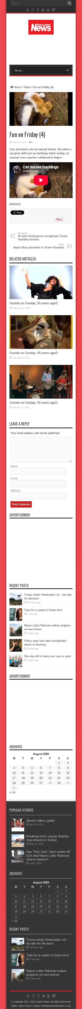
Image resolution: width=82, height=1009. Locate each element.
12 (31, 773)
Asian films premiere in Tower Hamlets (38, 246)
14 (50, 773)
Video (26, 87)
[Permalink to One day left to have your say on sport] (15, 666)
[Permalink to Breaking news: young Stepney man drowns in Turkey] (18, 846)
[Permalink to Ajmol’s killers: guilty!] (18, 830)
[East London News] (41, 31)
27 (41, 783)
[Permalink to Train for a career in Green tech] (15, 620)
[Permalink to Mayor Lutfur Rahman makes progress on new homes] (15, 635)
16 (67, 773)
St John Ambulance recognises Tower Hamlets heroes (43, 236)
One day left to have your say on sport (47, 656)
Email (14, 478)
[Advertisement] (43, 48)
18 (23, 778)
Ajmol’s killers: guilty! (40, 820)
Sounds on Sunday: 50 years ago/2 (33, 402)
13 (41, 773)
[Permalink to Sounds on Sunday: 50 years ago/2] (41, 397)
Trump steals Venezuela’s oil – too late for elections (47, 941)
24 (14, 783)
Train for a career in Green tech (43, 610)
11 (23, 773)
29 (58, 783)
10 (14, 773)
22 (58, 778)
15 (58, 773)
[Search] (69, 3)
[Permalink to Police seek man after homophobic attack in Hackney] (15, 650)
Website (15, 490)
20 (41, 778)
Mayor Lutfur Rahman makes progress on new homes (46, 972)
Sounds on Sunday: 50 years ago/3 (33, 353)
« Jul (12, 792)
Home (17, 87)
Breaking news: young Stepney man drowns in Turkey (47, 838)
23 (67, 778)
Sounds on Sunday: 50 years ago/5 (33, 303)
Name (14, 466)
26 (31, 783)
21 (50, 778)
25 (23, 783)
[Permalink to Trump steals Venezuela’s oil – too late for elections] (15, 604)
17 (14, 778)
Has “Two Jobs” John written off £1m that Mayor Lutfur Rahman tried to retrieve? (48, 855)
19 (31, 778)
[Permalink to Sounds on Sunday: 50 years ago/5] (41, 298)
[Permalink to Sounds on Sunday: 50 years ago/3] (41, 348)
